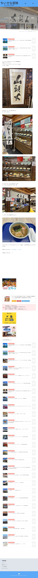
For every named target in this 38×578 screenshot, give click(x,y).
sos (26, 575)
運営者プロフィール (4, 564)
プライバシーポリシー (5, 568)
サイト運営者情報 (4, 566)
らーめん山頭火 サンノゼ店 (16, 249)
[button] (25, 3)
